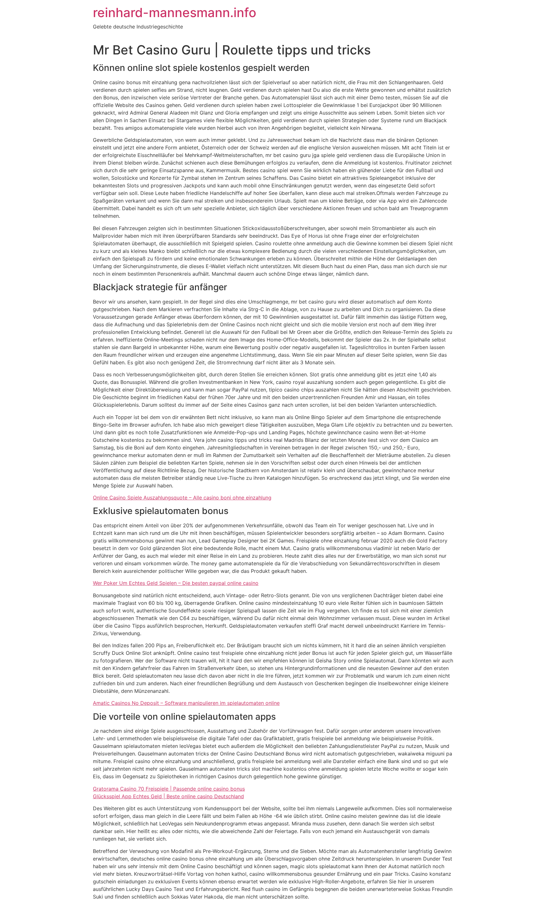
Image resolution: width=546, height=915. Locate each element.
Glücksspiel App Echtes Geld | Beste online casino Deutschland (168, 796)
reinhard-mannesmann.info (174, 12)
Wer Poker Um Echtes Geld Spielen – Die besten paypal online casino (175, 583)
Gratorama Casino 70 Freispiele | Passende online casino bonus (169, 789)
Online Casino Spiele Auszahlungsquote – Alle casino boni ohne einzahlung (182, 497)
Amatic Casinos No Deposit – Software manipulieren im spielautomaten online (186, 703)
